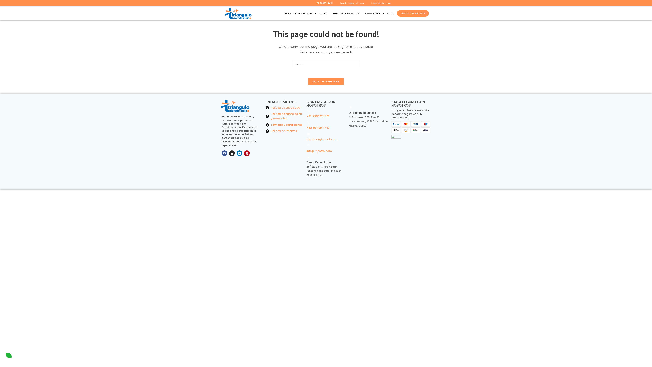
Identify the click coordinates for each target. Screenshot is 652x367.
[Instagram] (232, 153)
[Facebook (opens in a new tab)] (226, 3)
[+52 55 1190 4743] (308, 122)
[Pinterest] (247, 153)
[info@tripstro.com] (308, 145)
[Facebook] (224, 153)
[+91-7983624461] (308, 111)
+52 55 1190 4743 (318, 128)
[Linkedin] (239, 153)
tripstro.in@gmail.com (352, 3)
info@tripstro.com (381, 3)
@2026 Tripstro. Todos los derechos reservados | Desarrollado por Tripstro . (326, 193)
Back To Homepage (326, 81)
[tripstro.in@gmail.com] (308, 134)
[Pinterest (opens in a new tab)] (230, 3)
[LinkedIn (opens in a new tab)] (240, 3)
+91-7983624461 (324, 3)
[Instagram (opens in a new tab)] (235, 3)
